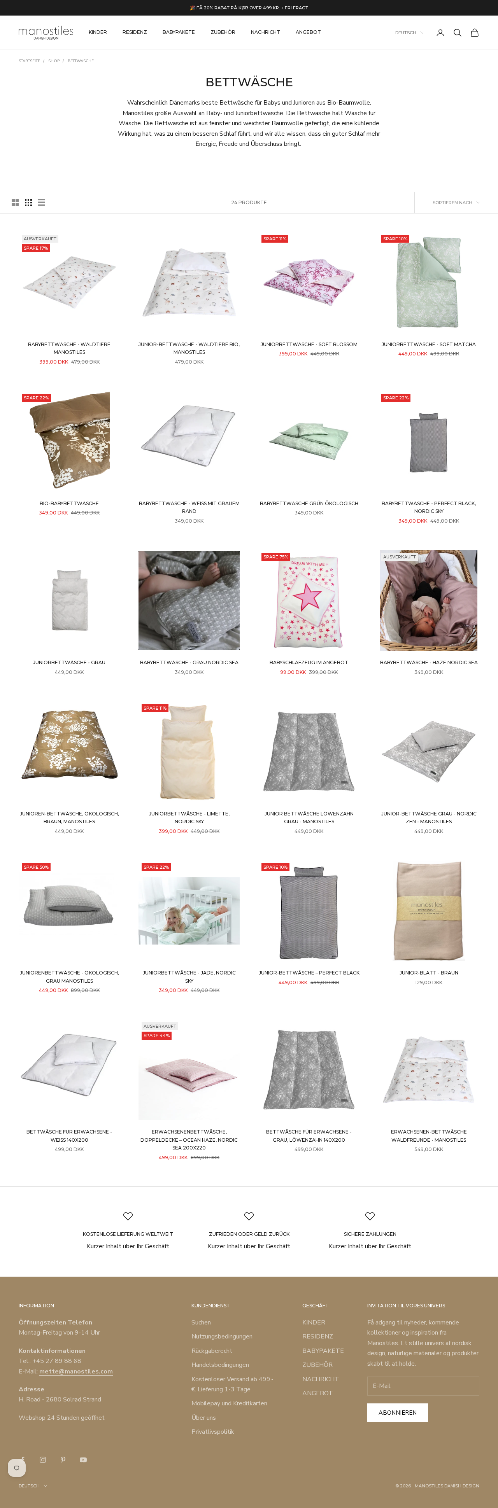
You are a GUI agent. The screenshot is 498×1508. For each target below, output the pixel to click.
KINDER (98, 32)
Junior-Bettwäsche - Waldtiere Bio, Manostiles (189, 348)
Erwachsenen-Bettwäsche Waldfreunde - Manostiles (429, 1135)
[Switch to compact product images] (41, 202)
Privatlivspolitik (212, 1432)
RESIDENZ (135, 32)
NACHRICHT (265, 32)
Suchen (201, 1322)
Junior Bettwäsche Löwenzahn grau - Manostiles (309, 817)
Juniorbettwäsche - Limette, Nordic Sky (189, 817)
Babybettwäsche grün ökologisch (309, 503)
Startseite (29, 61)
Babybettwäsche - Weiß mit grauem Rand (189, 507)
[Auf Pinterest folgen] (63, 1460)
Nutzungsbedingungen (222, 1336)
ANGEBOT (308, 32)
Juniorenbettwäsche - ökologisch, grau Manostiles (69, 976)
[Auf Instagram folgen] (43, 1460)
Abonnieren (398, 1413)
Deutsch (405, 32)
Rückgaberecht (211, 1351)
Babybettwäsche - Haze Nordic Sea (429, 662)
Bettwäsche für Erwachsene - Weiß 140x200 (69, 1135)
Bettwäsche (81, 61)
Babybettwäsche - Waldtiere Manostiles (69, 348)
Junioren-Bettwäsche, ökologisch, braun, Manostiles (69, 817)
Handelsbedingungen (220, 1365)
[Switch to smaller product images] (28, 202)
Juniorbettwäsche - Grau (69, 662)
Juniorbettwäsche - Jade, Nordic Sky (189, 976)
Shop (54, 61)
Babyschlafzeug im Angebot (309, 662)
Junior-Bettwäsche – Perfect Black (309, 973)
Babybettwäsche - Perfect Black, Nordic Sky (429, 507)
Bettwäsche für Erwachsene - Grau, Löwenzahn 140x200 (309, 1135)
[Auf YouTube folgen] (83, 1460)
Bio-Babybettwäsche (69, 503)
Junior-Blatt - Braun (429, 973)
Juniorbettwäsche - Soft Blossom (309, 344)
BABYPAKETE (179, 32)
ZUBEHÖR (222, 32)
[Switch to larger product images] (15, 202)
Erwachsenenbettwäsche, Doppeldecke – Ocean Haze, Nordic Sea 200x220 (189, 1140)
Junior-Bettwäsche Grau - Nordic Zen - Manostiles (429, 817)
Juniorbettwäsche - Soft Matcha (429, 344)
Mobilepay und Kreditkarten (229, 1403)
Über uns (203, 1418)
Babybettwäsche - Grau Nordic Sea (189, 662)
